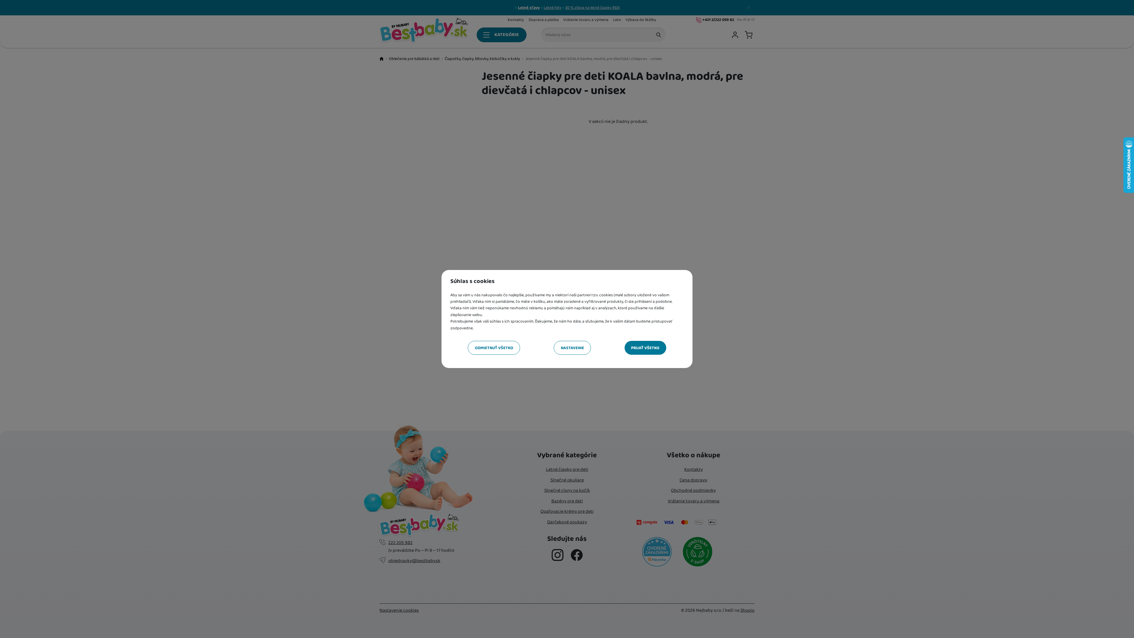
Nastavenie (572, 348)
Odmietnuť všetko (494, 348)
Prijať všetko (645, 348)
